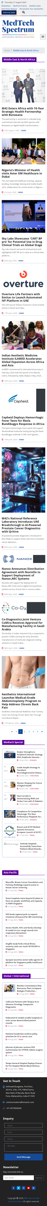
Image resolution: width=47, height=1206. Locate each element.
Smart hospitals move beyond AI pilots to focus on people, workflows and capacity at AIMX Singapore (24, 901)
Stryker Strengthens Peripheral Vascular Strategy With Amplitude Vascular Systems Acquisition (29, 756)
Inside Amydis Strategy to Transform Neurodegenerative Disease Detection (29, 771)
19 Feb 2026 (23, 820)
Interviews (34, 775)
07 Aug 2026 (12, 1010)
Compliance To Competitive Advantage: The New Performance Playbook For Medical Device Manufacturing (29, 816)
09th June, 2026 (11, 547)
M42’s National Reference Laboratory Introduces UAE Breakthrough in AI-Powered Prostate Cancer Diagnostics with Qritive (21, 524)
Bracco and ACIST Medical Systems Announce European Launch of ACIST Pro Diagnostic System (29, 831)
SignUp (38, 1177)
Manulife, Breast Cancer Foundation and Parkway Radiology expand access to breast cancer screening (24, 885)
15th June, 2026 (11, 439)
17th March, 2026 (11, 723)
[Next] (37, 731)
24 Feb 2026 (23, 804)
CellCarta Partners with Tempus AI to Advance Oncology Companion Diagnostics (22, 1004)
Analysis (33, 760)
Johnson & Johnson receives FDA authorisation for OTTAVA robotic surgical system (24, 1050)
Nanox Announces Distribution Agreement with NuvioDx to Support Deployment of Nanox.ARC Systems (23, 573)
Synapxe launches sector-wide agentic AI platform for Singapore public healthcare (24, 961)
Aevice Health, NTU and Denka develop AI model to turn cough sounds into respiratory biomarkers (23, 930)
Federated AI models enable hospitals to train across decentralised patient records (24, 1020)
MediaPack (6, 6)
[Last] (41, 731)
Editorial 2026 (9, 12)
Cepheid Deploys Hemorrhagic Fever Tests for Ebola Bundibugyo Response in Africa (23, 420)
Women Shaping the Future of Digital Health (29, 784)
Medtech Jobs (35, 6)
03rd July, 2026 (10, 260)
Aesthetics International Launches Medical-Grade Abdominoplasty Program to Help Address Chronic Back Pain (21, 700)
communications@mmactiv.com (20, 1102)
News (23, 130)
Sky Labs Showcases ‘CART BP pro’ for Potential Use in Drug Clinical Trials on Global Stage (22, 242)
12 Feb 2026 (23, 835)
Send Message (23, 1157)
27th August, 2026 (12, 130)
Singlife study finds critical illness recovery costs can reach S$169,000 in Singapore (23, 946)
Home (7, 50)
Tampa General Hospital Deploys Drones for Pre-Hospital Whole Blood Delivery (24, 1064)
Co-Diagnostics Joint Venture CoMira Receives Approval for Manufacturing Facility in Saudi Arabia (23, 624)
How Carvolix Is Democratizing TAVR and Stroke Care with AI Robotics (30, 798)
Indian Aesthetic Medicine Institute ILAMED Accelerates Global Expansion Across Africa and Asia (23, 360)
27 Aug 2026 (12, 890)
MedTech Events (20, 6)
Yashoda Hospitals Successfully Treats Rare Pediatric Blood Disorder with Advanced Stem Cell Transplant (31, 848)
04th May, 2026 (10, 594)
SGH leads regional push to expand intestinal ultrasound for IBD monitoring (24, 915)
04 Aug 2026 (12, 1055)
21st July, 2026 (10, 192)
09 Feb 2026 (26, 852)
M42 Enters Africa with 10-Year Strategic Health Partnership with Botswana (23, 111)
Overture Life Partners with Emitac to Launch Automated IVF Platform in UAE (22, 297)
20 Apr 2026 (23, 760)
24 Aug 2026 (12, 936)
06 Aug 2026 (12, 1026)
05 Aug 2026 (12, 1039)
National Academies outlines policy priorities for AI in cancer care (21, 1035)
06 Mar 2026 (23, 789)
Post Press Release (9, 9)
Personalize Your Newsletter (31, 9)
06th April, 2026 (11, 648)
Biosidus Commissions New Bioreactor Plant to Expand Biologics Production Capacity (29, 989)
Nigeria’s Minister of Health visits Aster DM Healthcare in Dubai (22, 173)
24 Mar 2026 (23, 776)
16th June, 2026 (11, 381)
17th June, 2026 (11, 313)
